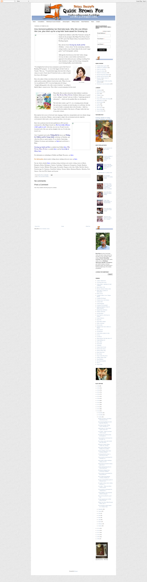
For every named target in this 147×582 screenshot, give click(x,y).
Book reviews (100, 92)
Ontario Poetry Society (101, 347)
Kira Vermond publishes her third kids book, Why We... (105, 422)
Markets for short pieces (102, 72)
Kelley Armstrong (100, 323)
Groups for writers (100, 71)
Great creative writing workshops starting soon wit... (105, 461)
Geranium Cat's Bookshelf (102, 305)
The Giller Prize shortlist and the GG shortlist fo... (104, 435)
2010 (98, 534)
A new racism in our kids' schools (108, 148)
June (99, 515)
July (99, 513)
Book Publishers (85, 21)
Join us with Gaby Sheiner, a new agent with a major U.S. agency (108, 166)
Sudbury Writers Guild (101, 357)
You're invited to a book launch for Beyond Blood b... (105, 474)
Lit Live (98, 335)
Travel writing (100, 109)
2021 (98, 396)
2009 (98, 536)
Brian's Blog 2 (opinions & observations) (102, 291)
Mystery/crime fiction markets (103, 74)
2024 (98, 390)
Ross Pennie (99, 354)
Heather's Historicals (101, 311)
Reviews (98, 105)
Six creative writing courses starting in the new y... (105, 483)
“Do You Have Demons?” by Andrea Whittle (108, 177)
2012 (98, 530)
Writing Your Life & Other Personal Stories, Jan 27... (105, 502)
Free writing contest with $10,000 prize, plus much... (105, 441)
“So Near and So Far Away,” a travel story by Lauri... (104, 454)
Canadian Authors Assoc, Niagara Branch (104, 296)
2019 (98, 400)
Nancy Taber (99, 341)
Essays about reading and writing (103, 98)
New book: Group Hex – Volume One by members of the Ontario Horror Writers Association (108, 186)
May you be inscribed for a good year (104, 496)
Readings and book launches (102, 76)
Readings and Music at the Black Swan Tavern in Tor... (104, 419)
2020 (98, 398)
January (100, 525)
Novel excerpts (100, 102)
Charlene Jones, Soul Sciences (103, 300)
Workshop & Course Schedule (53, 21)
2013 (98, 528)
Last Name (100, 44)
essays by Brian (100, 111)
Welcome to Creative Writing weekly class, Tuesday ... (104, 445)
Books (47, 176)
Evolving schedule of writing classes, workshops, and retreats (104, 118)
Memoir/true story (100, 100)
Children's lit (99, 95)
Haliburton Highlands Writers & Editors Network (103, 307)
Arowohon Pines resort (101, 282)
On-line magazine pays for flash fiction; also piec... (104, 499)
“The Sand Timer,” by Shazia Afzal (105, 172)
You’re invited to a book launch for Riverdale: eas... (105, 438)
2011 (98, 532)
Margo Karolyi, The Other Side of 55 (104, 338)
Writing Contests (75, 21)
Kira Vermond (100, 329)
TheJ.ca (98, 362)
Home (34, 21)
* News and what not (42, 176)
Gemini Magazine (100, 303)
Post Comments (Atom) (45, 228)
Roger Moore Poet (100, 352)
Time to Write (99, 364)
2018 (98, 402)
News (92, 21)
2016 (98, 406)
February (100, 523)
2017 (98, 404)
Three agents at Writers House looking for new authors (104, 448)
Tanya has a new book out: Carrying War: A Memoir (108, 218)
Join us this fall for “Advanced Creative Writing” (108, 210)
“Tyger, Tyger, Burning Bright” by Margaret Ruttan (108, 201)
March (99, 521)
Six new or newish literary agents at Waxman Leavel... (105, 480)
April (99, 519)
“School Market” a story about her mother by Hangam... (105, 493)
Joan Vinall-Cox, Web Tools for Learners (103, 315)
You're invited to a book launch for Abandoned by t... (105, 490)
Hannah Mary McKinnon (102, 309)
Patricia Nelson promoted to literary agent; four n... (105, 464)
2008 (98, 538)
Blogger (75, 571)
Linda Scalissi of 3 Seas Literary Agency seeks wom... (104, 429)
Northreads (99, 345)
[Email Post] (51, 175)
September (100, 509)
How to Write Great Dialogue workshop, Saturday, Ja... (104, 477)
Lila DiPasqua (100, 331)
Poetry (98, 104)
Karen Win (99, 319)
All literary (99, 90)
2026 (98, 386)
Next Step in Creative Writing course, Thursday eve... (104, 425)
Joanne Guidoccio (100, 318)
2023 (98, 392)
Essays (98, 97)
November (100, 414)
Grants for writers (100, 69)
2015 (98, 408)
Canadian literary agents (102, 65)
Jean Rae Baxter (100, 313)
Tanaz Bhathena (100, 359)
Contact (98, 21)
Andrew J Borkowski (101, 280)
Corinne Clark (100, 301)
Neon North (99, 343)
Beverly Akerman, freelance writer (104, 288)
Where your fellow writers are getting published (104, 81)
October (100, 416)
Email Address (101, 33)
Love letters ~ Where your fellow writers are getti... (104, 486)
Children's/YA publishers (102, 67)
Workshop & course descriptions (103, 84)
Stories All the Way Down (102, 355)
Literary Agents (66, 21)
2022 (98, 394)
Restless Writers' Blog (101, 350)
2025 (98, 388)
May (99, 517)
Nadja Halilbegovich (101, 340)
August (100, 511)
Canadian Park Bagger (101, 298)
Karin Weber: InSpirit (101, 321)
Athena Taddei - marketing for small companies (104, 284)
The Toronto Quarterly (101, 361)
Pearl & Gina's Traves (101, 348)
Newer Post (37, 226)
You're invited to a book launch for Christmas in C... (105, 457)
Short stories (99, 107)
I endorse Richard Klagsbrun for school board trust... (104, 467)
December (100, 412)
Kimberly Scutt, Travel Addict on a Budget (104, 327)
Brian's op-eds (100, 293)
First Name (100, 38)
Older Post (88, 226)
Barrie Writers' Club (101, 287)
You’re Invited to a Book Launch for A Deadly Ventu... (104, 506)
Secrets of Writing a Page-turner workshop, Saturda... (104, 451)
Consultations (41, 21)
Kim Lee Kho (99, 325)
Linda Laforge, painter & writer (103, 333)
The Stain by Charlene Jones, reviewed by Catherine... (104, 470)
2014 (98, 410)
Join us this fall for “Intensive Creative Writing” (108, 193)
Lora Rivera (99, 336)
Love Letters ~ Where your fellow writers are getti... (105, 432)
